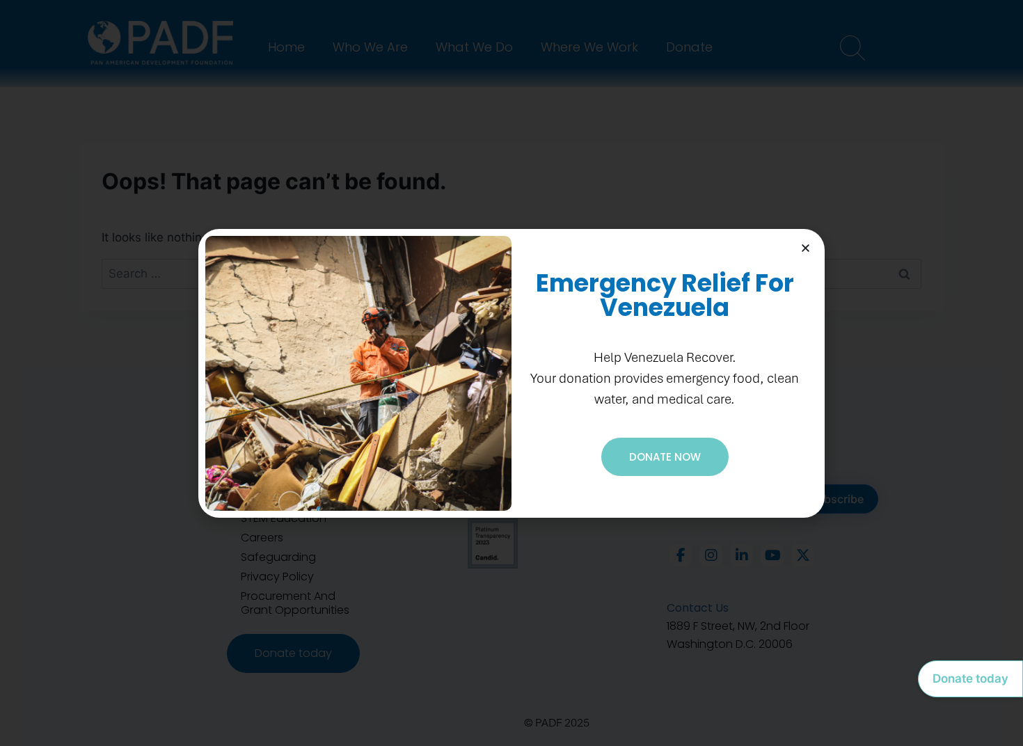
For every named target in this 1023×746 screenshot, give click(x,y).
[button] (805, 248)
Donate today (970, 678)
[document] (511, 373)
